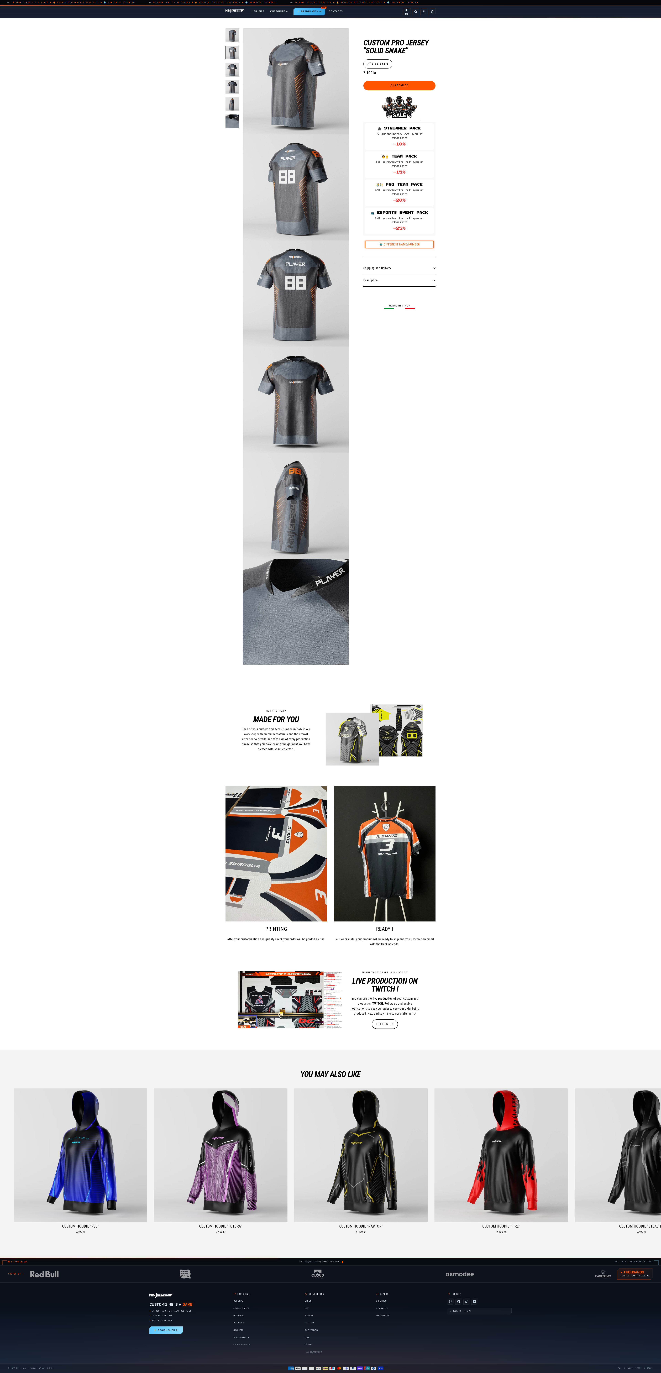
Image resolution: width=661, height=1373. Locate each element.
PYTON (308, 1344)
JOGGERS (238, 1322)
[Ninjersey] (234, 12)
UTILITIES (258, 11)
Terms (639, 1368)
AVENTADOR (311, 1330)
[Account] (423, 11)
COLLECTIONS (314, 1294)
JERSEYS (238, 1300)
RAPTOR (309, 1322)
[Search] (415, 11)
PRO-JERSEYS (241, 1308)
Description (370, 280)
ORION (308, 1300)
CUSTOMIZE (277, 11)
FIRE (307, 1337)
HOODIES (238, 1315)
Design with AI (166, 1330)
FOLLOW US (385, 1024)
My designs (383, 1315)
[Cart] (432, 11)
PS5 (307, 1308)
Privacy (628, 1368)
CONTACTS (336, 11)
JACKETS (238, 1330)
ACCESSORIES (241, 1337)
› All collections (313, 1351)
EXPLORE (383, 1294)
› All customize (241, 1344)
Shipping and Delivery (377, 268)
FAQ (620, 1368)
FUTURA (309, 1315)
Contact (648, 1368)
